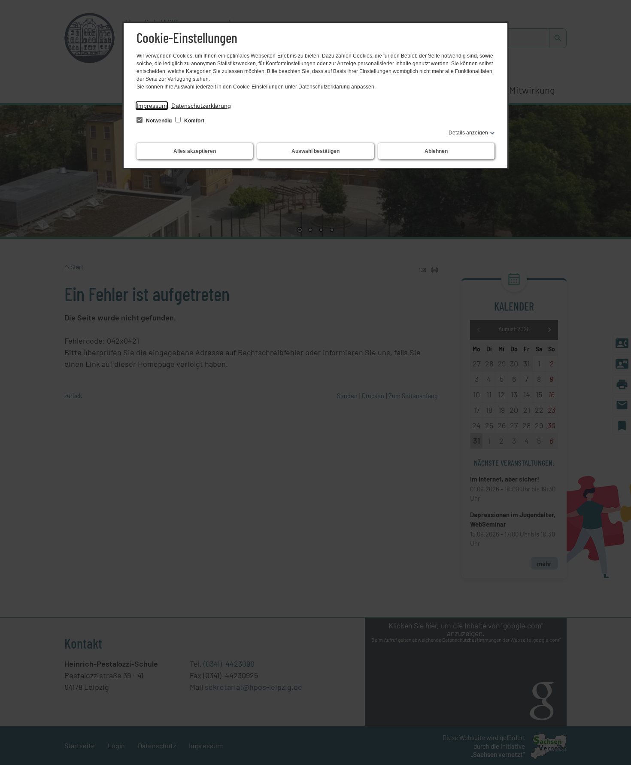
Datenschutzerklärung (201, 105)
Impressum (152, 105)
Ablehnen (436, 151)
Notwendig (159, 121)
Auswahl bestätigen (315, 151)
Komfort (193, 121)
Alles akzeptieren (194, 151)
